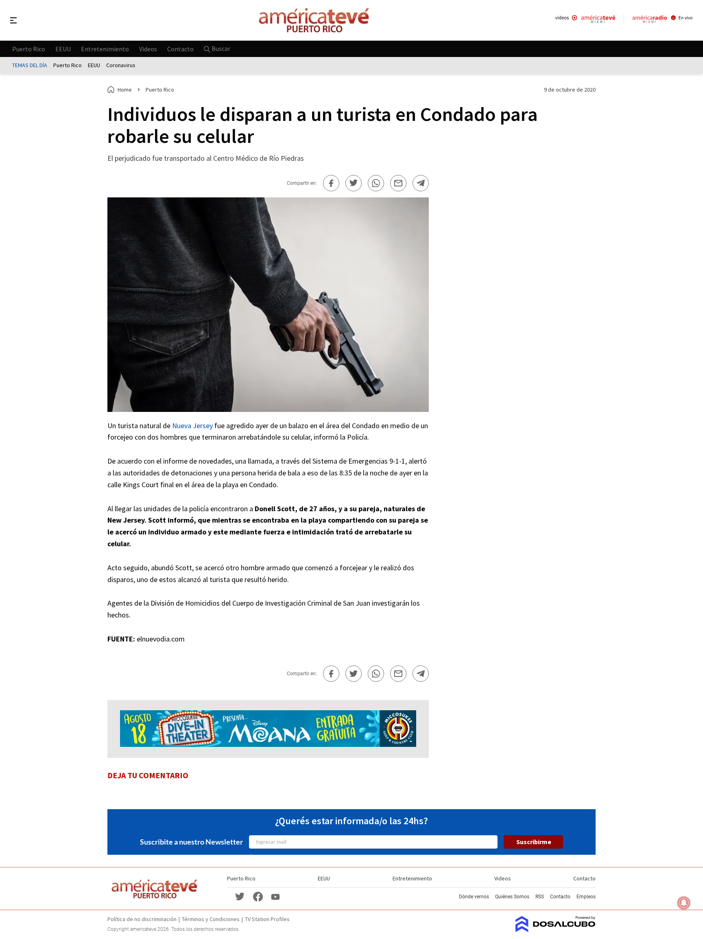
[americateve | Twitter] (240, 896)
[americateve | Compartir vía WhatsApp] (376, 183)
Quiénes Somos (512, 897)
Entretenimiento (105, 48)
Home (125, 89)
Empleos (586, 897)
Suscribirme (533, 842)
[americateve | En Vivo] (585, 20)
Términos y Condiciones (211, 919)
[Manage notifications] (683, 902)
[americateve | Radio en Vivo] (662, 20)
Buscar (220, 48)
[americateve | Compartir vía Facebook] (331, 183)
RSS (539, 897)
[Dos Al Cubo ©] (555, 930)
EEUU (63, 48)
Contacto (180, 48)
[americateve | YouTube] (275, 896)
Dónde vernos (474, 897)
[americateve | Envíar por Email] (398, 183)
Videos (148, 48)
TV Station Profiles (267, 919)
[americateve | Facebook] (258, 896)
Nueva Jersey (192, 425)
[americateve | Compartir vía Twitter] (353, 183)
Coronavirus (120, 65)
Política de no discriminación (142, 919)
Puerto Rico (28, 48)
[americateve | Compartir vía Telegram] (421, 183)
